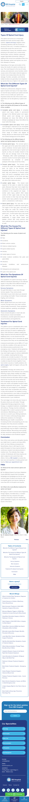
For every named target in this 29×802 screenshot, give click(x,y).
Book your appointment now (14, 462)
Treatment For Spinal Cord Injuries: (14, 569)
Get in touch (14, 587)
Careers (5, 785)
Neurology (5, 728)
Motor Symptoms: (15, 563)
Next (27, 539)
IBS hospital (13, 458)
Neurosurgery (6, 733)
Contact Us (16, 785)
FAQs (14, 574)
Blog (6, 24)
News (10, 785)
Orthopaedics (6, 748)
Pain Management (7, 752)
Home (2, 24)
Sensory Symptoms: (15, 561)
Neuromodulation (7, 743)
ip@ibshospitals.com (7, 765)
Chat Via (15, 794)
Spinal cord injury (11, 42)
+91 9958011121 (6, 761)
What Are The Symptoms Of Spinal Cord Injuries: (14, 558)
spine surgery (5, 365)
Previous (16, 539)
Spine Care (5, 738)
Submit (15, 715)
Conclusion (14, 571)
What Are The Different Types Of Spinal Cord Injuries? (14, 549)
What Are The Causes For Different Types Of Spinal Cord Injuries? (14, 553)
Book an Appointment (7, 29)
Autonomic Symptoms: (15, 566)
